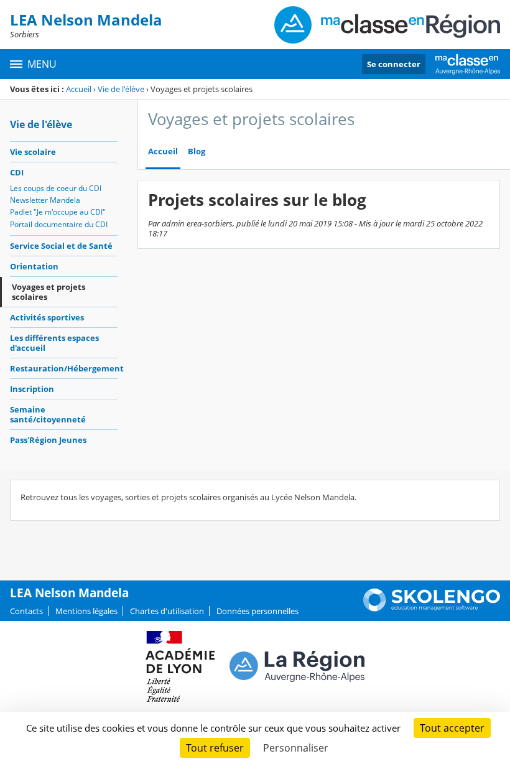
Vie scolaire (33, 151)
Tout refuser (215, 748)
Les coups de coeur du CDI (55, 188)
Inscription (32, 388)
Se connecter (393, 64)
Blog (196, 151)
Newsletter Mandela (45, 200)
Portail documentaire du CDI (59, 224)
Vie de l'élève (121, 89)
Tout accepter (452, 728)
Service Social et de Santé (61, 245)
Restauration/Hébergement (64, 368)
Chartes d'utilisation (167, 611)
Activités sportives (47, 317)
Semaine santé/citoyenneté (48, 414)
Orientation (34, 266)
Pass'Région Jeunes (48, 439)
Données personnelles (257, 611)
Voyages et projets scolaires (48, 291)
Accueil (78, 89)
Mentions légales (86, 611)
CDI (17, 172)
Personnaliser (295, 748)
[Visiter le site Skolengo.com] (431, 608)
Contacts (26, 611)
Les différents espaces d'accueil (54, 342)
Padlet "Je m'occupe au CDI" (58, 212)
